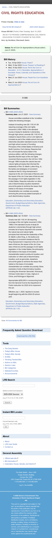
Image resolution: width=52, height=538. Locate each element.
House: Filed (27, 62)
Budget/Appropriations (24, 203)
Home (4, 7)
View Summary (34, 114)
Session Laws (10, 365)
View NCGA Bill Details (11, 27)
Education (9, 200)
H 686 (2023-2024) (15, 112)
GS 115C (16, 208)
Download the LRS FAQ (26, 336)
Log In (21, 485)
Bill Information (11, 461)
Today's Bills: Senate (12, 354)
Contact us (9, 447)
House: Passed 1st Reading (33, 65)
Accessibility (29, 485)
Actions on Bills (10, 362)
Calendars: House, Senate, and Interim (20, 464)
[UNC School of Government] (25, 2)
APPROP (9, 208)
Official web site (11, 458)
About (7, 441)
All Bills (7, 357)
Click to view (19, 22)
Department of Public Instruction (18, 205)
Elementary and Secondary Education (28, 200)
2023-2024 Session (37, 27)
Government (10, 203)
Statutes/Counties (11, 371)
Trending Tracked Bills (13, 359)
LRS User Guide (11, 444)
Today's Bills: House (12, 351)
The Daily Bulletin (11, 348)
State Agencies (39, 203)
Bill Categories (10, 368)
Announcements (11, 373)
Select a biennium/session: (13, 390)
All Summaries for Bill (14, 320)
